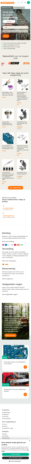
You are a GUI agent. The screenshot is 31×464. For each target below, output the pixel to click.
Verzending (5, 436)
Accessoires (5, 416)
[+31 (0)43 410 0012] (3, 205)
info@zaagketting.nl (8, 215)
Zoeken (5, 36)
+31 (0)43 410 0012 (8, 208)
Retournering (5, 438)
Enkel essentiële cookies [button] (15, 458)
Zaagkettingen (6, 412)
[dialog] (15, 451)
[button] (15, 461)
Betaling (4, 434)
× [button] (29, 440)
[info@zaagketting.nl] (3, 213)
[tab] (7, 7)
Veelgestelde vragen (7, 428)
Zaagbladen (5, 414)
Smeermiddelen (6, 418)
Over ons (4, 424)
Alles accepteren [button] (15, 454)
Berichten (4, 426)
